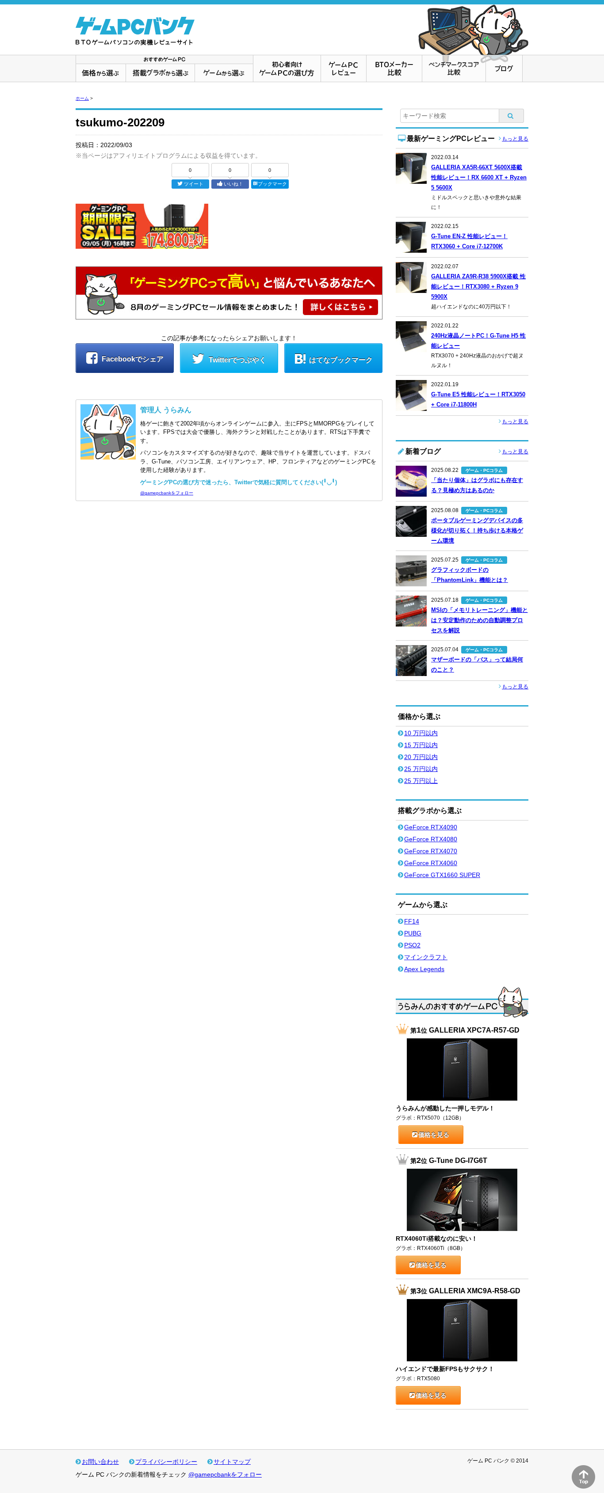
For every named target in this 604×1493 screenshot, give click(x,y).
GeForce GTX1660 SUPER (442, 874)
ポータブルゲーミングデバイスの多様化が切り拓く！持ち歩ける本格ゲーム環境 (477, 530)
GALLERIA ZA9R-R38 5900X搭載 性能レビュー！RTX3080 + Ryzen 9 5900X (478, 286)
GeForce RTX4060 (430, 862)
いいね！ (233, 183)
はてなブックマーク (341, 360)
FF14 (411, 921)
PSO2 (412, 945)
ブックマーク (272, 183)
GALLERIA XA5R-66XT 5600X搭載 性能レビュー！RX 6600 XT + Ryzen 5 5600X (479, 177)
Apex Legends (424, 969)
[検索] (511, 116)
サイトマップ (232, 1461)
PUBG (412, 933)
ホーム (82, 98)
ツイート (193, 183)
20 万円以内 (421, 756)
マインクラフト (425, 957)
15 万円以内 (421, 744)
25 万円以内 (421, 768)
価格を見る (433, 1134)
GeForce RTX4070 (430, 851)
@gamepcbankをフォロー (166, 492)
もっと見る (515, 139)
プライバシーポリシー (166, 1461)
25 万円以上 (421, 780)
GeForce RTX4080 (430, 839)
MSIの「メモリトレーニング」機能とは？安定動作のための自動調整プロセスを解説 (479, 620)
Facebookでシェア (132, 359)
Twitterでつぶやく (236, 360)
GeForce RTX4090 (430, 827)
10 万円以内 (421, 733)
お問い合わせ (100, 1461)
